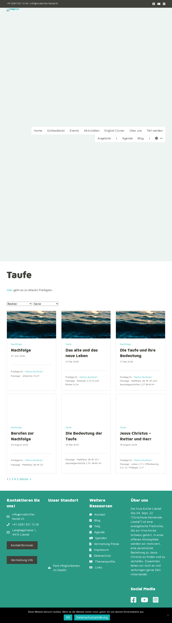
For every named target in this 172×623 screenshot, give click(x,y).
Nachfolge (16, 344)
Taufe (69, 344)
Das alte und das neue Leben (82, 353)
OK (68, 617)
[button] (161, 138)
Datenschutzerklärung (92, 617)
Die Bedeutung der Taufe (84, 436)
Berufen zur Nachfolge (22, 436)
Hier (10, 290)
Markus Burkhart (34, 371)
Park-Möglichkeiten (66, 565)
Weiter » (25, 479)
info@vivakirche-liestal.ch (44, 3)
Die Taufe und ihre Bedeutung (138, 353)
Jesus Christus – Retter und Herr (136, 436)
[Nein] (167, 615)
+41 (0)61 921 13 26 (17, 3)
